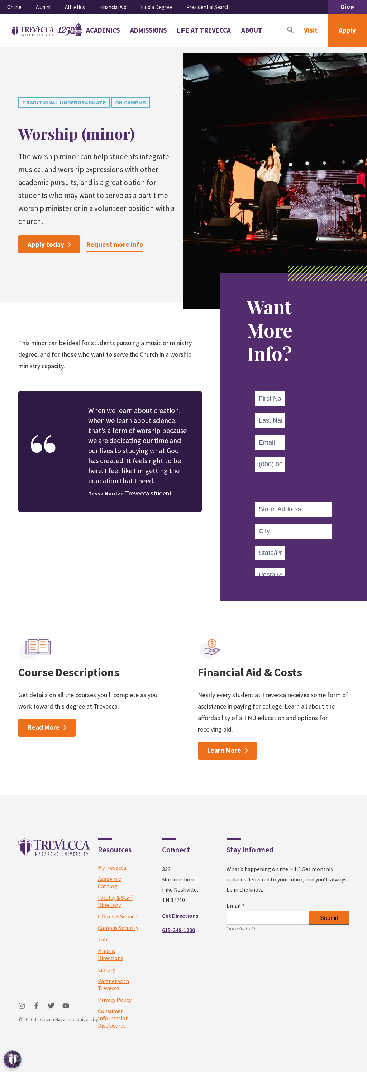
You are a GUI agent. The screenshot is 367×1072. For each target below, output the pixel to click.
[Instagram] (21, 1005)
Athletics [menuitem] (75, 7)
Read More (44, 727)
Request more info (114, 244)
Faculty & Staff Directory (115, 901)
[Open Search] (290, 30)
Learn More (224, 750)
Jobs (104, 939)
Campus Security (118, 927)
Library (106, 969)
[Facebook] (36, 1005)
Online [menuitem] (14, 7)
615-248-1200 (178, 930)
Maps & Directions (110, 954)
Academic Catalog (109, 882)
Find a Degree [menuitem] (156, 7)
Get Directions (180, 915)
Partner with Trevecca (113, 984)
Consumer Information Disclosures (113, 1018)
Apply (347, 30)
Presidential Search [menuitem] (208, 7)
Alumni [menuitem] (43, 7)
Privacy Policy (115, 999)
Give (347, 7)
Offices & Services (119, 916)
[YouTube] (65, 1005)
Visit (311, 30)
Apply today (46, 244)
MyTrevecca (112, 867)
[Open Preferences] (13, 1059)
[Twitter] (51, 1005)
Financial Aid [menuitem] (113, 7)
